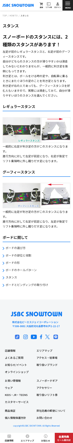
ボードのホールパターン (21, 270)
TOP (5, 16)
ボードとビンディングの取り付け (27, 285)
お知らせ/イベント (16, 364)
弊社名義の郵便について (50, 410)
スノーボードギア (47, 380)
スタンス (11, 277)
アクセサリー (44, 387)
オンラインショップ (17, 372)
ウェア (9, 387)
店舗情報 (10, 350)
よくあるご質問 (14, 357)
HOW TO (14, 16)
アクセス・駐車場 (46, 357)
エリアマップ (44, 350)
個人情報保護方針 (15, 417)
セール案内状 (64, 438)
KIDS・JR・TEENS (16, 394)
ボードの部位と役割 (18, 255)
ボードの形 (13, 263)
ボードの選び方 (16, 248)
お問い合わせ (44, 417)
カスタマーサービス (17, 402)
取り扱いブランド (47, 364)
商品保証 (10, 410)
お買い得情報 (13, 380)
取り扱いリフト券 (47, 394)
